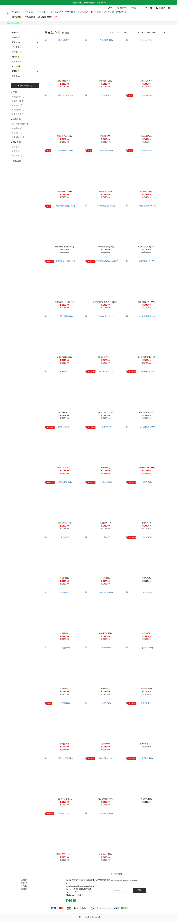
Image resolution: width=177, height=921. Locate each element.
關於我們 (24, 880)
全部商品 (10, 23)
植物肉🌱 (16, 37)
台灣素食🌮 (17, 17)
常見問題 (24, 886)
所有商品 (16, 11)
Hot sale (15, 32)
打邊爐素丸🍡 (18, 47)
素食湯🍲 (16, 76)
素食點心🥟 (18, 23)
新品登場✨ (43, 11)
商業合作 (24, 883)
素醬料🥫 (16, 57)
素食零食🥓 (17, 61)
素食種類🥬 (55, 11)
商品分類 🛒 (28, 11)
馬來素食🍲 (30, 17)
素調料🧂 (16, 71)
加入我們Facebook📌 (47, 17)
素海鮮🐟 (16, 42)
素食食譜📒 (96, 11)
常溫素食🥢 (83, 11)
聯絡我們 (24, 889)
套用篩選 (26, 86)
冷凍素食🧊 (70, 11)
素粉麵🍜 (16, 66)
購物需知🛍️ (109, 11)
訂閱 (139, 890)
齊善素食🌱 (121, 11)
